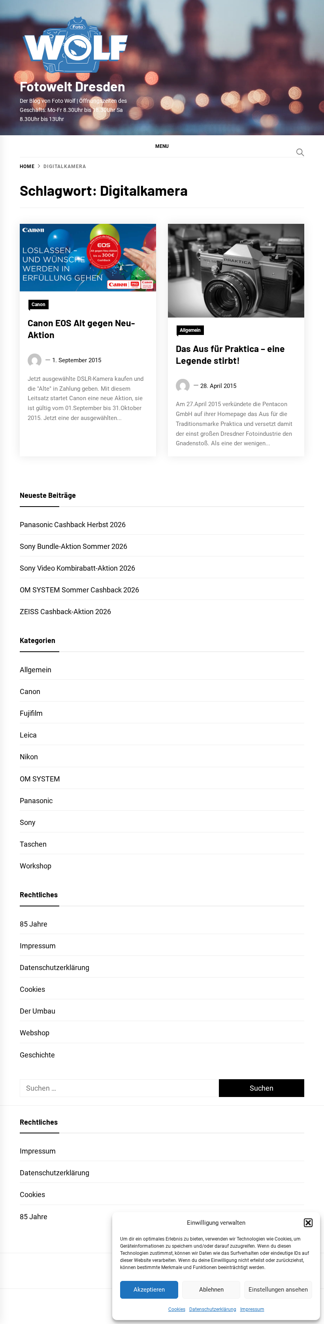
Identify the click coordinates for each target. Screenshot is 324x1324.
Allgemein (190, 330)
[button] (308, 1223)
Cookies (176, 1309)
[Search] (300, 152)
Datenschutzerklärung (212, 1309)
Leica (28, 735)
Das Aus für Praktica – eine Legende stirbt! (230, 354)
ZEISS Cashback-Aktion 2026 (65, 611)
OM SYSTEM (40, 779)
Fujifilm (31, 713)
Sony (28, 822)
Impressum (252, 1309)
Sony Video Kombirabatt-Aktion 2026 (77, 568)
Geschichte (37, 1055)
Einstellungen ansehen (278, 1289)
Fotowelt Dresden (72, 86)
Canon (38, 304)
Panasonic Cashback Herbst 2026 (73, 524)
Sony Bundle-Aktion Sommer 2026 (73, 546)
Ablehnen (211, 1289)
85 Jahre (33, 924)
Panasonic (36, 800)
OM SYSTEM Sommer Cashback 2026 (79, 590)
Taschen (33, 844)
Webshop (34, 1033)
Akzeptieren (149, 1289)
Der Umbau (37, 1011)
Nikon (29, 757)
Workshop (35, 866)
